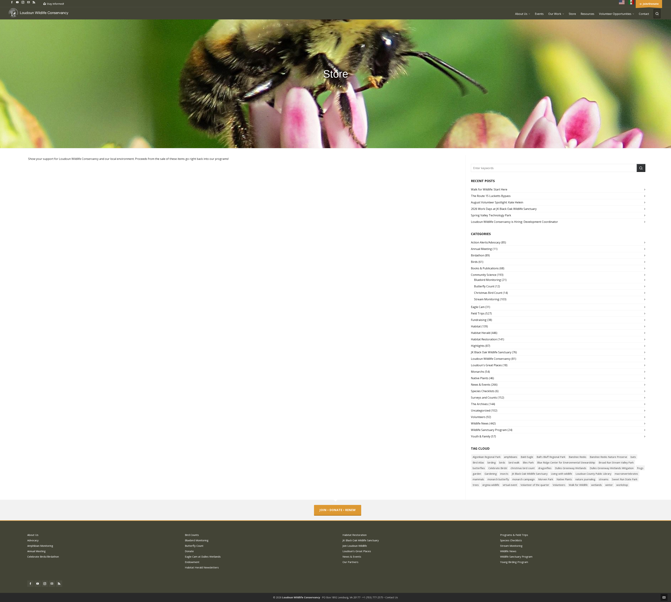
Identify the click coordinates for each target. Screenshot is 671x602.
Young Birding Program (514, 562)
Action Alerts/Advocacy (485, 242)
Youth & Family (480, 436)
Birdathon (477, 255)
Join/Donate (651, 3)
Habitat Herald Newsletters (202, 567)
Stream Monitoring (486, 299)
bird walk (514, 462)
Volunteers (478, 417)
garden (477, 473)
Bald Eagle (527, 457)
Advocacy (33, 540)
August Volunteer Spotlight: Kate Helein (497, 202)
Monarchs (477, 372)
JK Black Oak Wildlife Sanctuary (491, 352)
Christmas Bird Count (488, 293)
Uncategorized (480, 410)
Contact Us (391, 597)
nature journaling (585, 479)
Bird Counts (192, 535)
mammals (478, 479)
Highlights (478, 346)
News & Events (480, 385)
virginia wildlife (490, 485)
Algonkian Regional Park (486, 457)
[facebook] (12, 2)
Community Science (483, 275)
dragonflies (544, 468)
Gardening (491, 473)
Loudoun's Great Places (486, 365)
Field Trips (478, 313)
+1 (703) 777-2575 (372, 597)
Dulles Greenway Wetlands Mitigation (612, 468)
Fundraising (478, 320)
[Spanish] (631, 2)
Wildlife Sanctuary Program (489, 430)
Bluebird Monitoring (487, 280)
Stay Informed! (55, 3)
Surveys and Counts (484, 397)
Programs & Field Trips (514, 535)
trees (476, 485)
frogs (640, 468)
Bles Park (528, 462)
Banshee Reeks (577, 457)
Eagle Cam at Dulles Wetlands (203, 556)
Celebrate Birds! (497, 468)
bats (633, 457)
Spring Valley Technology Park (491, 215)
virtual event (510, 485)
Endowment (192, 562)
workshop (622, 485)
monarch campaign (523, 479)
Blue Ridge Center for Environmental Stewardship (566, 462)
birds (502, 462)
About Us (32, 535)
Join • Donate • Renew (338, 510)
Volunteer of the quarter (535, 485)
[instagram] (23, 2)
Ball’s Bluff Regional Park (551, 457)
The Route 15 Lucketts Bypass (491, 196)
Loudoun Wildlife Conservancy (491, 359)
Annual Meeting (481, 249)
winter (609, 485)
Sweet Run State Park (624, 479)
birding (492, 462)
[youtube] (18, 2)
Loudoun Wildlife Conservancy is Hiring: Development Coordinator (514, 222)
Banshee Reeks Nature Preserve (608, 457)
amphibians (510, 457)
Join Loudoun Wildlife (354, 545)
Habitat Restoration (484, 339)
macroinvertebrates (626, 473)
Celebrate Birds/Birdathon (43, 556)
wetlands (596, 485)
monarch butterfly (498, 479)
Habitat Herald (480, 333)
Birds (474, 262)
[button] (641, 168)
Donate (189, 551)
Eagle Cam (478, 307)
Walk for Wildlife (578, 485)
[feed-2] (34, 2)
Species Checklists (483, 391)
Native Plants (479, 378)
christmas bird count (523, 468)
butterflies (479, 468)
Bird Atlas (478, 462)
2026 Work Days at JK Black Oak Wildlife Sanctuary (504, 209)
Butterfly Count (484, 286)
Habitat (476, 326)
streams (603, 479)
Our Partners (350, 562)
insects (504, 473)
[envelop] (29, 2)
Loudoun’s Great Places (356, 551)
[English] (622, 2)
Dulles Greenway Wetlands (570, 468)
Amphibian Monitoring (40, 545)
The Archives (479, 404)
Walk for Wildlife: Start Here (489, 189)
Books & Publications (485, 268)
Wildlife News (480, 423)
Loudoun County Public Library (593, 473)
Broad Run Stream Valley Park (616, 462)
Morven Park (545, 479)
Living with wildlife (561, 473)
